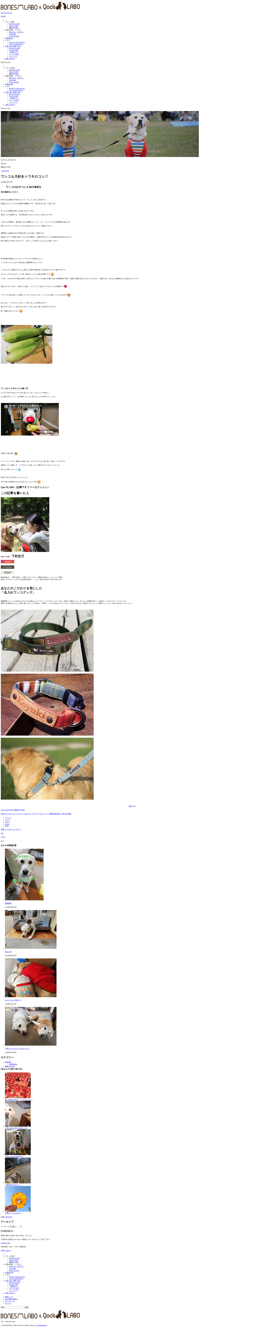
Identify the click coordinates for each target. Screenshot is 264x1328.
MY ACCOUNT (6, 13)
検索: (3, 1307)
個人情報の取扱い (11, 1299)
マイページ (13, 56)
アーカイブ (5, 1226)
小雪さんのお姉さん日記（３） (16, 1128)
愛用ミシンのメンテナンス (11, 829)
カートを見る (14, 54)
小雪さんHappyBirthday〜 (14, 1156)
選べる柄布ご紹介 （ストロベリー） (19, 1099)
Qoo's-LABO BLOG (8, 810)
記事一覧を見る (6, 1217)
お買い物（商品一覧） (13, 46)
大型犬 (63, 814)
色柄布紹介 (13, 1064)
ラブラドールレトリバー (41, 814)
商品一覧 (132, 806)
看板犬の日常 (20, 810)
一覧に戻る (5, 171)
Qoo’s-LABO (13, 26)
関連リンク (9, 1297)
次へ (2, 841)
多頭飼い (58, 814)
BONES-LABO (14, 24)
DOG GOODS (14, 36)
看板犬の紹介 (14, 28)
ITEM (3, 16)
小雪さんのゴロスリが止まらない (17, 1048)
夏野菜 (52, 814)
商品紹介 (8, 1062)
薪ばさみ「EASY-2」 (17, 32)
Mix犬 (3, 814)
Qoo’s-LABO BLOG (16, 44)
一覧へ (3, 837)
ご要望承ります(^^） (12, 1185)
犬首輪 (68, 814)
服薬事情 (8, 903)
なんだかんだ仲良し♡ (13, 1000)
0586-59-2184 (5, 1243)
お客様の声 (9, 38)
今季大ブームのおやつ (13, 1213)
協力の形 (8, 952)
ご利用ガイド (14, 52)
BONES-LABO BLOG (17, 42)
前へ (2, 833)
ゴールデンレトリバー (13, 814)
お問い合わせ (10, 59)
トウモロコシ (27, 814)
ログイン (8, 1303)
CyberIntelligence (41, 1325)
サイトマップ (10, 1301)
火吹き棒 (12, 34)
